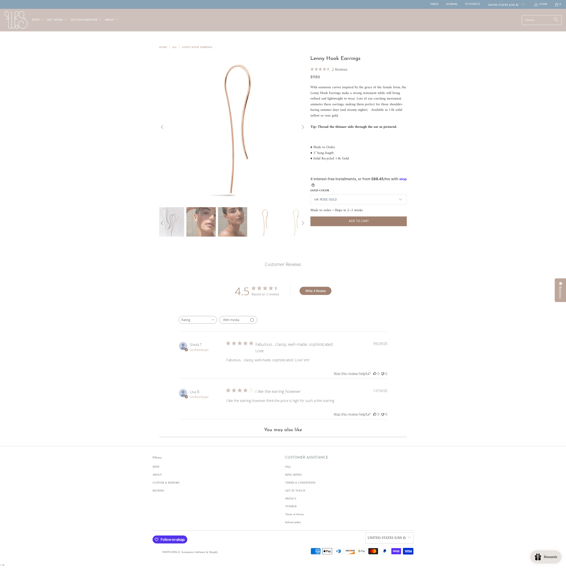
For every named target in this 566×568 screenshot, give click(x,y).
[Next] (302, 127)
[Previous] (162, 127)
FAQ (287, 466)
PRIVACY (290, 498)
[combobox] (198, 320)
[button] (38, 20)
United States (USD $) (503, 5)
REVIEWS (158, 490)
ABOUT (157, 474)
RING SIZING (293, 474)
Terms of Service (294, 514)
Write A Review (315, 291)
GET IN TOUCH (295, 490)
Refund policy (293, 522)
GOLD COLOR (319, 190)
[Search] (556, 20)
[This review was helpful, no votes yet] (374, 373)
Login (543, 4)
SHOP (156, 466)
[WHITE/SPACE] (16, 20)
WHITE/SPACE (171, 552)
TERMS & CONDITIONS (300, 482)
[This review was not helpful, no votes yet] (382, 373)
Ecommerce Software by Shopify (200, 552)
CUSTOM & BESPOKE (166, 482)
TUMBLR (291, 506)
